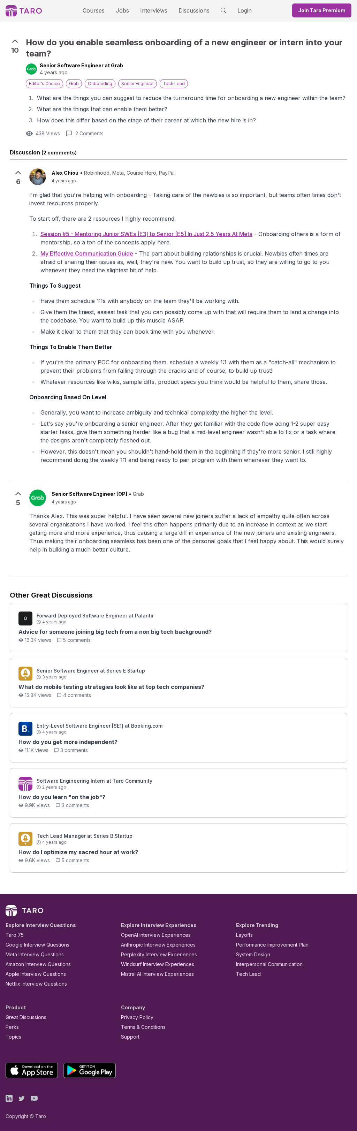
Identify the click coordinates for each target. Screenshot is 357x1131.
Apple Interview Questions (36, 974)
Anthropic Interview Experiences (158, 945)
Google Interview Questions (37, 945)
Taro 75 (15, 935)
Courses (94, 10)
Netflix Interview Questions (36, 984)
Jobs (122, 10)
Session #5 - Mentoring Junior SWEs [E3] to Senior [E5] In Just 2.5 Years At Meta (146, 233)
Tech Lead (248, 974)
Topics (13, 1037)
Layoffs (244, 935)
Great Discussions (26, 1017)
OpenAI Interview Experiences (156, 935)
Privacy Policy (137, 1017)
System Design (253, 954)
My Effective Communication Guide (86, 253)
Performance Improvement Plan (272, 945)
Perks (12, 1027)
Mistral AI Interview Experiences (157, 974)
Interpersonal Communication (269, 964)
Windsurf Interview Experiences (157, 964)
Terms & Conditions (143, 1027)
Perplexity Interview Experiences (159, 954)
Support (130, 1037)
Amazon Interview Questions (38, 964)
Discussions (194, 10)
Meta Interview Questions (35, 954)
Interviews (153, 10)
